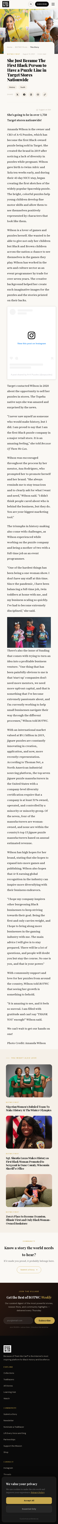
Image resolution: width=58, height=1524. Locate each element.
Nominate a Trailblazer (14, 1427)
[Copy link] (44, 94)
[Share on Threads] (31, 94)
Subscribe (42, 4)
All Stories (8, 1386)
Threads (7, 1474)
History (12, 87)
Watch (7, 1398)
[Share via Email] (38, 94)
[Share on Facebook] (24, 94)
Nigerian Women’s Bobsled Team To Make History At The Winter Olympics (28, 1108)
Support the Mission (13, 1446)
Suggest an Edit (45, 110)
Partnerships (9, 1439)
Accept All (29, 1500)
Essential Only (29, 1509)
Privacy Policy (38, 1492)
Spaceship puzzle (38, 189)
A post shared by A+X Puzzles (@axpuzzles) (31, 374)
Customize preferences (29, 1519)
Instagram (8, 1468)
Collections (9, 1373)
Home (9, 47)
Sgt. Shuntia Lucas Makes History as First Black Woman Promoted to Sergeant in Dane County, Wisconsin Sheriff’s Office (27, 1163)
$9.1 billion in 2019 (32, 735)
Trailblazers (9, 1379)
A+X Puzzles (24, 134)
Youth (22, 87)
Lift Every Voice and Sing (15, 1433)
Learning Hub (10, 1392)
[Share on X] (17, 94)
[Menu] (53, 4)
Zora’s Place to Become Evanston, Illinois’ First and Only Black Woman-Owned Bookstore (28, 1220)
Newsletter (9, 1420)
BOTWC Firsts (21, 47)
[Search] (30, 4)
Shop (6, 1452)
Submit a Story (29, 1270)
